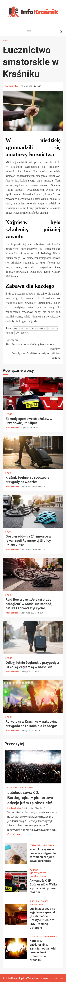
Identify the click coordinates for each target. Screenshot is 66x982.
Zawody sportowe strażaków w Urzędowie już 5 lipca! (33, 393)
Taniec (45, 901)
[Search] (61, 31)
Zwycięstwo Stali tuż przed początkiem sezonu (35, 353)
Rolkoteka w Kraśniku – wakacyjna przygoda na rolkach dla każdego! (33, 696)
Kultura (34, 901)
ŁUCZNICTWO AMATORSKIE (30, 328)
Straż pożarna (38, 876)
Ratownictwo (38, 873)
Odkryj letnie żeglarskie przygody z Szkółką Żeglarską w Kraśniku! (33, 637)
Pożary (34, 870)
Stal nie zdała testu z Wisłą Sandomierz (30, 342)
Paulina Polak (12, 86)
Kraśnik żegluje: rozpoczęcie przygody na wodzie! (33, 452)
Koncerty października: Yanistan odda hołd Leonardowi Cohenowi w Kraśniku (16, 948)
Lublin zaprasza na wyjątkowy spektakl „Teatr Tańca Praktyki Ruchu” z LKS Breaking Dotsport (16, 914)
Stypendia (48, 845)
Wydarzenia (26, 788)
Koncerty (35, 937)
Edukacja (35, 845)
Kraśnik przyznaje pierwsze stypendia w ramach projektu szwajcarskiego (16, 853)
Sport (6, 40)
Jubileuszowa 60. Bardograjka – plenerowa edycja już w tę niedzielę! (33, 766)
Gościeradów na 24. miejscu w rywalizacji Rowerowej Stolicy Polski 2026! (33, 511)
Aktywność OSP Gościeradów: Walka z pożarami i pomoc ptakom (16, 881)
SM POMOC (22, 332)
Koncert (12, 788)
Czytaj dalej (13, 834)
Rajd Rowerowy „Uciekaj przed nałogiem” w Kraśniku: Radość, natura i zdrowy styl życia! (33, 574)
